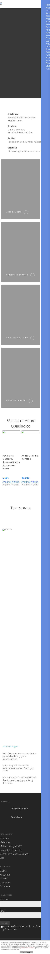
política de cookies (27, 948)
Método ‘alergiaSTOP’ (11, 846)
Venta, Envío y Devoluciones (14, 854)
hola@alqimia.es (19, 808)
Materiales (5, 842)
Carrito (3, 871)
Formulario (16, 817)
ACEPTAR (26, 952)
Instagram (5, 882)
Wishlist (4, 878)
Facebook (5, 886)
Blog (2, 858)
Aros (48, 8)
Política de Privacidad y (22, 926)
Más (47, 41)
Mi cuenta (5, 874)
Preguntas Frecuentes (11, 850)
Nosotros (4, 838)
